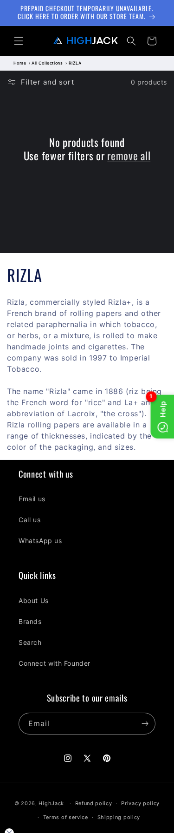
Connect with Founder (54, 663)
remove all (128, 156)
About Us (34, 600)
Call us (29, 520)
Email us (32, 499)
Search (30, 642)
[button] (18, 41)
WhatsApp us (40, 540)
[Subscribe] (145, 724)
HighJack (51, 803)
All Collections (47, 63)
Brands (30, 621)
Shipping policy (119, 817)
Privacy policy (140, 803)
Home (19, 63)
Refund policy (93, 803)
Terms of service (65, 817)
